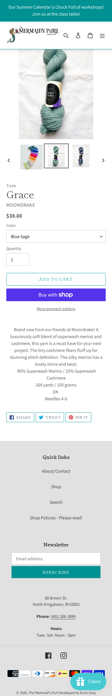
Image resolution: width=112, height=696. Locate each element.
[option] (31, 157)
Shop (56, 487)
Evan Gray (88, 692)
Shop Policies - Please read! (56, 518)
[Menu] (102, 35)
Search (56, 502)
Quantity (13, 248)
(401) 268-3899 (63, 616)
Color (11, 225)
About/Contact (56, 471)
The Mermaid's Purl (43, 692)
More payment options (56, 308)
